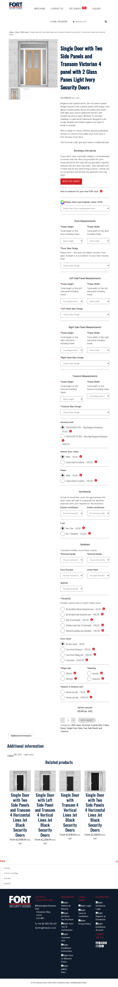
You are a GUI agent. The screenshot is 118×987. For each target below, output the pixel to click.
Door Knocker (66, 570)
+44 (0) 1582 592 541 (47, 924)
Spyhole (64, 583)
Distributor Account (101, 929)
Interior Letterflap (11, 873)
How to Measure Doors (67, 958)
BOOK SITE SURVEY (71, 181)
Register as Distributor (101, 918)
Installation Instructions (66, 950)
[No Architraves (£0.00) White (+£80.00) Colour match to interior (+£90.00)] (98, 513)
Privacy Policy (84, 924)
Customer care (65, 939)
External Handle (68, 554)
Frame (63, 470)
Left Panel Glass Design (71, 309)
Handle (7, 868)
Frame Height (67, 227)
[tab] (21, 736)
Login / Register (58, 22)
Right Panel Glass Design (72, 357)
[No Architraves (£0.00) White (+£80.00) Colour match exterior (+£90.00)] (71, 513)
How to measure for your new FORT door (79, 191)
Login (88, 906)
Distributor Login (101, 907)
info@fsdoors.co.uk (47, 928)
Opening (91, 668)
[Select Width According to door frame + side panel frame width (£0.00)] (98, 396)
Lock (62, 523)
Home (11, 32)
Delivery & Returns (66, 907)
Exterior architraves (69, 507)
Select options (20, 773)
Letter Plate (92, 570)
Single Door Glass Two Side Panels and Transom (81, 730)
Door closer (65, 639)
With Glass (24, 32)
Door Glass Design (69, 248)
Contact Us (57, 9)
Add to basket (87, 720)
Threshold (65, 599)
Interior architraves (95, 507)
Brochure (39, 9)
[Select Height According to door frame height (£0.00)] (71, 301)
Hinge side (65, 668)
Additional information (21, 736)
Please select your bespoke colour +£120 (83, 202)
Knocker (7, 878)
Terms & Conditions (83, 915)
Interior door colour (69, 452)
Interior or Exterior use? (71, 687)
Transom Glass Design (70, 406)
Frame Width (93, 227)
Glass (17, 32)
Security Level (66, 422)
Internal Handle (94, 554)
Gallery (96, 9)
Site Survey (77, 9)
